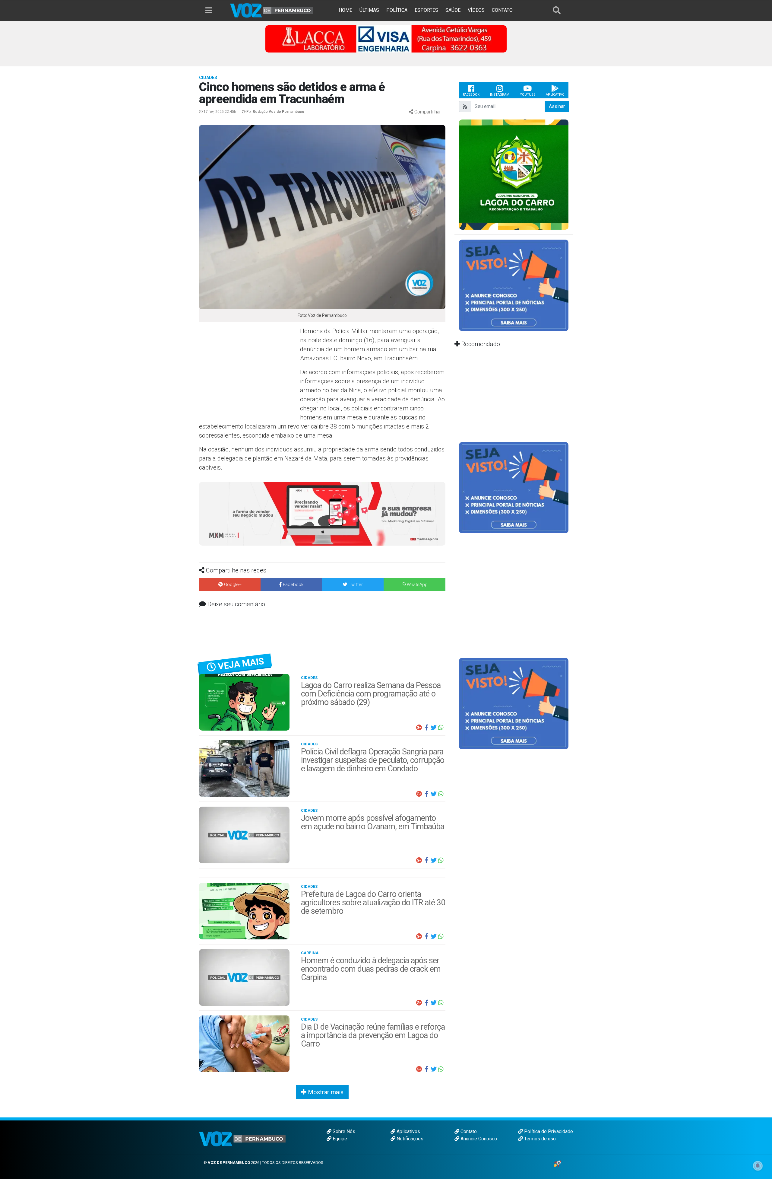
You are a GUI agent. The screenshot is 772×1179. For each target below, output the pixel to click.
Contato (468, 1131)
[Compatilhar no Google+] (419, 727)
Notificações (409, 1139)
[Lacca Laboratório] (386, 38)
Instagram (499, 95)
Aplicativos (407, 1131)
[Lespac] (513, 487)
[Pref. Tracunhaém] (513, 174)
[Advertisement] (249, 370)
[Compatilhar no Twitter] (434, 727)
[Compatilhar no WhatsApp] (441, 727)
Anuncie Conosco (478, 1139)
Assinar (557, 106)
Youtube (527, 95)
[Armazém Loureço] (322, 513)
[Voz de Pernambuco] (271, 10)
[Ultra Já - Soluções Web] (557, 1163)
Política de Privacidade (548, 1131)
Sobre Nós (343, 1131)
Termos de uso (539, 1139)
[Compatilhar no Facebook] (426, 727)
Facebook (471, 95)
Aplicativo (555, 95)
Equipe (339, 1139)
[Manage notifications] (758, 1166)
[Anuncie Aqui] (513, 285)
